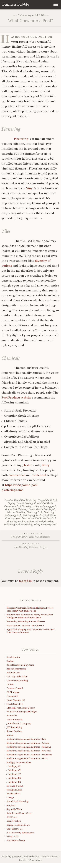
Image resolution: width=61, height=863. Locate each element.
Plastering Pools (35, 512)
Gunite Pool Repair (45, 509)
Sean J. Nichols (14, 821)
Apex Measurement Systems (20, 665)
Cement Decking (24, 503)
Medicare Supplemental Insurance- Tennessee (29, 754)
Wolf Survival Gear (16, 840)
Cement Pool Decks (43, 503)
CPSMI (10, 684)
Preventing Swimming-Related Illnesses (26, 621)
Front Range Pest (15, 704)
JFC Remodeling (14, 727)
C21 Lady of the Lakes (17, 676)
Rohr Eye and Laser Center (20, 813)
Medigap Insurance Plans (19, 762)
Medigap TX (14, 782)
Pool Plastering (42, 518)
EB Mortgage (13, 692)
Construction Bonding (17, 680)
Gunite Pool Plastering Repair (20, 509)
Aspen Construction (16, 669)
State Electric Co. (15, 829)
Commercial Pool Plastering (18, 506)
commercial (17, 475)
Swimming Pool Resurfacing (18, 524)
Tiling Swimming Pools (45, 524)
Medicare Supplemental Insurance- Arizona (28, 743)
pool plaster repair (25, 518)
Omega (10, 797)
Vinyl (29, 188)
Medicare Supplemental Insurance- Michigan (29, 747)
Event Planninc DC (16, 700)
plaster (27, 465)
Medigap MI (14, 770)
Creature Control (15, 688)
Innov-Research (14, 719)
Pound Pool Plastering (25, 500)
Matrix (10, 735)
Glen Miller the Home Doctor (21, 708)
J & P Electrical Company (19, 723)
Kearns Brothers (14, 731)
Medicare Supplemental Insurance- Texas (27, 758)
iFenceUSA (12, 715)
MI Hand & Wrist (15, 786)
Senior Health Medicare (18, 825)
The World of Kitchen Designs (30, 545)
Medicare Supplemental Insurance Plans (26, 739)
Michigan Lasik (14, 790)
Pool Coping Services (33, 515)
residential (38, 475)
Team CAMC (13, 836)
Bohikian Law (13, 672)
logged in (25, 580)
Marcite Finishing (16, 512)
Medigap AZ (14, 766)
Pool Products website (16, 397)
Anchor (10, 661)
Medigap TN (14, 778)
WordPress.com (32, 860)
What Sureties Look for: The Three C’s (25, 625)
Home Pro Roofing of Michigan (22, 712)
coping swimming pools (44, 506)
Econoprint (12, 696)
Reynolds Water (14, 809)
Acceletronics (13, 657)
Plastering (21, 138)
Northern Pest (13, 794)
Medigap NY (14, 774)
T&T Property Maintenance (20, 833)
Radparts (11, 805)
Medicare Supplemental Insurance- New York (29, 751)
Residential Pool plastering (40, 521)
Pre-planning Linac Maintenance (30, 535)
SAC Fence (12, 817)
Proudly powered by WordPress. (21, 856)
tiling (45, 465)
